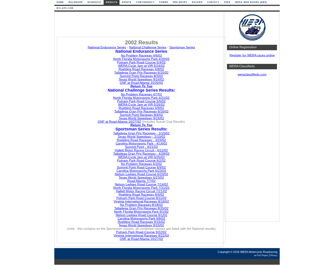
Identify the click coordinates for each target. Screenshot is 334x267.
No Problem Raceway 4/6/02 (141, 55)
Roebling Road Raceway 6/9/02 (141, 108)
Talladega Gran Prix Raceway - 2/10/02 (141, 133)
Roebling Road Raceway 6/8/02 (141, 69)
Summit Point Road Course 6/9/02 (141, 167)
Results (111, 2)
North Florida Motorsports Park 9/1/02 (141, 211)
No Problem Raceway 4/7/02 (141, 94)
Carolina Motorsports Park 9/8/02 (141, 218)
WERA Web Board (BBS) (251, 2)
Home (60, 2)
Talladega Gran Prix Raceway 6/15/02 (141, 72)
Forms (163, 2)
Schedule (94, 2)
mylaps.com (65, 8)
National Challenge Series (147, 47)
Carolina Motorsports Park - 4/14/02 (141, 143)
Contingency (145, 2)
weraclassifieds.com (252, 74)
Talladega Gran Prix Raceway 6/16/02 (141, 111)
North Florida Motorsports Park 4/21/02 (141, 98)
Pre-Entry (180, 2)
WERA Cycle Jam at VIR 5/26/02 (141, 104)
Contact (213, 2)
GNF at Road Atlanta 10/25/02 (141, 83)
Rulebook (76, 2)
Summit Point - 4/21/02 (141, 147)
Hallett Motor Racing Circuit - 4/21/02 (141, 150)
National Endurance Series (107, 47)
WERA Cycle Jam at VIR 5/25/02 (141, 157)
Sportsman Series (182, 47)
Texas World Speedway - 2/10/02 (141, 136)
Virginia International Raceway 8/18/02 (141, 201)
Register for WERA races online (252, 55)
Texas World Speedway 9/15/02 (141, 118)
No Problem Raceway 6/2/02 (141, 164)
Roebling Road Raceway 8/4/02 (141, 194)
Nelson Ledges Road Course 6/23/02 (141, 174)
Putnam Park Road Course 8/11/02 (141, 198)
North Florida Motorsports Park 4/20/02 (141, 59)
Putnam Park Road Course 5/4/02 (141, 62)
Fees (227, 2)
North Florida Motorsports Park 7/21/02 (141, 188)
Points (126, 2)
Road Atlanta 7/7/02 (141, 181)
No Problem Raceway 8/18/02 (141, 205)
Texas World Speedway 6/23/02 (141, 177)
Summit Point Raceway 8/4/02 (141, 115)
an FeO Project (261, 255)
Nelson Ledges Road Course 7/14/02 (141, 184)
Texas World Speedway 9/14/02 (141, 79)
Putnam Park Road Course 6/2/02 (141, 160)
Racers (197, 2)
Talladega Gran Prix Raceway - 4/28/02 (141, 153)
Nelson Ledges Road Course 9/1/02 (141, 215)
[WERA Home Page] (252, 40)
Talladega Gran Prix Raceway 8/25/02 (141, 208)
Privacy (273, 255)
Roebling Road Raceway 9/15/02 (141, 222)
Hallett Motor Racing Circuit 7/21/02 (141, 191)
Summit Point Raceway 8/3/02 (141, 76)
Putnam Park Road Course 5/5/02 (141, 101)
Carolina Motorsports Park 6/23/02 (141, 170)
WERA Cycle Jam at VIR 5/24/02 (141, 65)
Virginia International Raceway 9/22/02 (141, 235)
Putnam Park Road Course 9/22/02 (141, 232)
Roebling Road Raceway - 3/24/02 (141, 140)
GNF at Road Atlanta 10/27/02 (119, 121)
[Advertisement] (252, 151)
